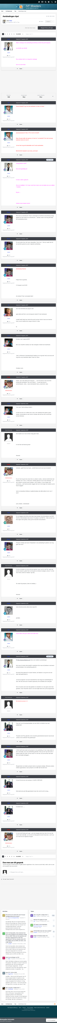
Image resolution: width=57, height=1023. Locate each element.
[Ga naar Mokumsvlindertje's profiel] (32, 925)
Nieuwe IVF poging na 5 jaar (40, 919)
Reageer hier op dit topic (47, 27)
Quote (21, 68)
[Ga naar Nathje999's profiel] (4, 988)
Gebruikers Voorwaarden (6, 1021)
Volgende (18, 34)
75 (9, 529)
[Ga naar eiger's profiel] (9, 727)
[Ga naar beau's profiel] (4, 21)
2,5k (9, 55)
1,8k (9, 736)
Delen (41, 21)
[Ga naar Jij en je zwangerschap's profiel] (4, 915)
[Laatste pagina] (23, 34)
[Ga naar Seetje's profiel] (9, 384)
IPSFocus (16, 1007)
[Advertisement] (18, 82)
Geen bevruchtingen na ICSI (12, 957)
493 (9, 228)
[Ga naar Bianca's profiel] (9, 219)
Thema (23, 1007)
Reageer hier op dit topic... (17, 872)
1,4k (9, 352)
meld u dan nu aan (49, 864)
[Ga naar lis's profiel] (9, 312)
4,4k (9, 119)
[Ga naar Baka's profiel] (4, 958)
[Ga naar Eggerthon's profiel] (4, 973)
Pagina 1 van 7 (29, 34)
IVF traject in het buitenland (40, 924)
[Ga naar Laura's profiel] (9, 342)
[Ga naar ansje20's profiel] (32, 931)
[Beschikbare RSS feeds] (54, 1004)
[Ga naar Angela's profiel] (9, 610)
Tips (18, 22)
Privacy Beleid (30, 1007)
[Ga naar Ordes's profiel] (32, 936)
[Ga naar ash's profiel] (32, 920)
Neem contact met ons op (39, 1007)
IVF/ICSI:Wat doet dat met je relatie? (42, 930)
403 (9, 619)
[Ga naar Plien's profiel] (9, 520)
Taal (20, 1007)
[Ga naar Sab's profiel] (9, 110)
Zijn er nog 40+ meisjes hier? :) (13, 987)
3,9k (9, 393)
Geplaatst (19, 943)
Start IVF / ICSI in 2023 (11, 972)
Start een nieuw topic (30, 27)
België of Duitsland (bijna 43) (41, 935)
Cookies (47, 1007)
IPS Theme (10, 1007)
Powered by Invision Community (28, 1010)
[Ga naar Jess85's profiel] (4, 933)
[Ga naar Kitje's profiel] (32, 915)
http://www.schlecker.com (23, 660)
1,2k (9, 321)
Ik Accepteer (52, 1020)
